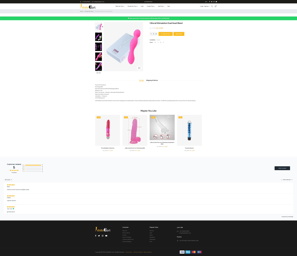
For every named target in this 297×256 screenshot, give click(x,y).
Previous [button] (97, 73)
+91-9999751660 (184, 231)
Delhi (151, 233)
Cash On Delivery (126, 237)
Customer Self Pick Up (127, 239)
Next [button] (100, 73)
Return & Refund (148, 252)
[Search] (212, 6)
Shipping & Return (152, 80)
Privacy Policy (129, 252)
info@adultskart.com (99, 1)
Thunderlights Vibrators (107, 148)
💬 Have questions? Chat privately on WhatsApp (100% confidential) (148, 18)
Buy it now (179, 34)
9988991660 (148, 1)
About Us (124, 230)
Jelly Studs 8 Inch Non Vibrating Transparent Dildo (162, 143)
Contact (124, 235)
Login (201, 6)
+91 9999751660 (86, 1)
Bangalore (152, 237)
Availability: (152, 40)
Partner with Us (126, 233)
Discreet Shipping (126, 241)
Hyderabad (152, 239)
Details (141, 80)
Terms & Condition (138, 252)
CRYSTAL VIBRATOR (189, 148)
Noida (151, 235)
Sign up (206, 6)
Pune (151, 241)
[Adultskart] (88, 6)
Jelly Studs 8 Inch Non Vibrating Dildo (135, 148)
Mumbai (152, 230)
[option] (99, 27)
